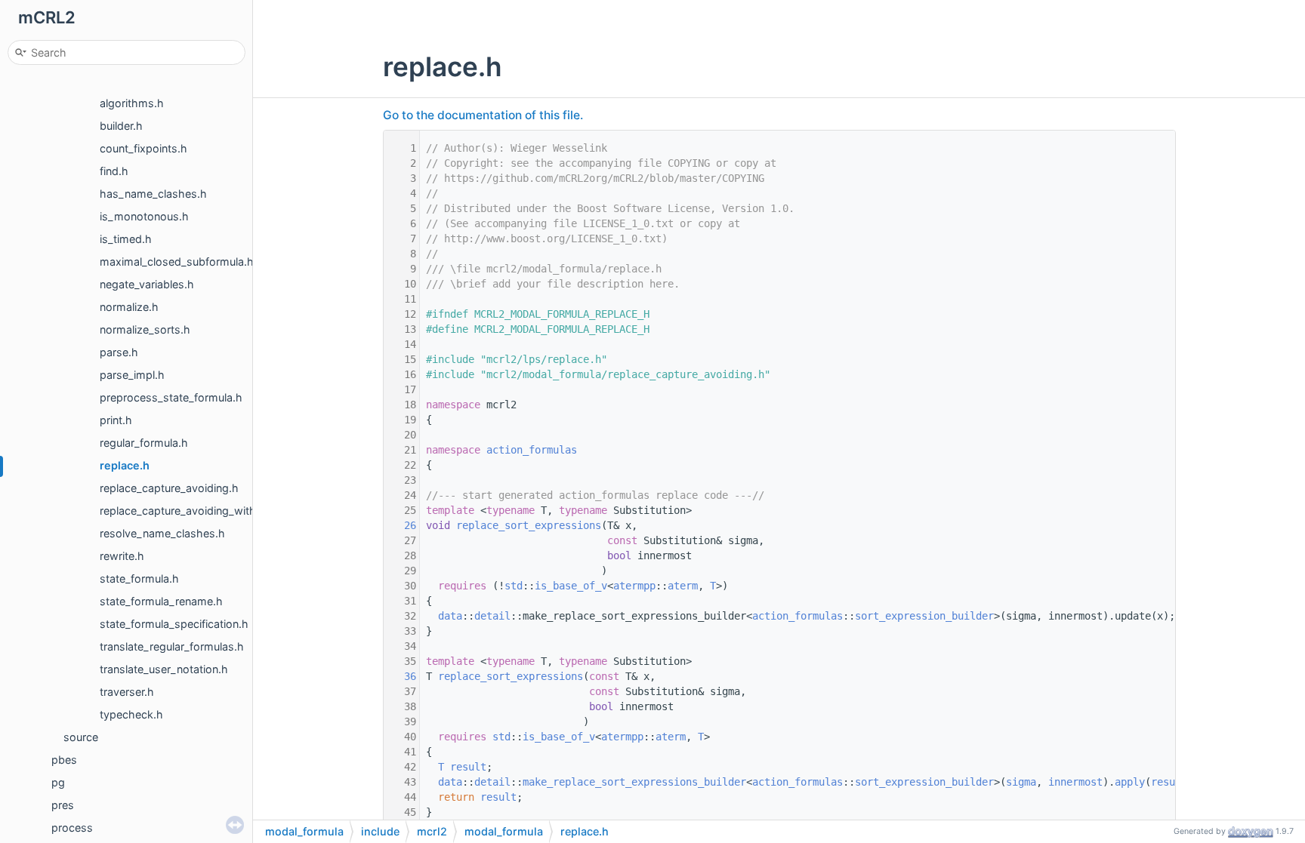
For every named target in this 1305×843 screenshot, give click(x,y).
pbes (64, 759)
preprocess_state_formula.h (171, 397)
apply (1130, 782)
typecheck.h (131, 714)
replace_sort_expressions (528, 525)
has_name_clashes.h (153, 193)
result (468, 767)
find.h (114, 171)
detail (492, 616)
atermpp (634, 586)
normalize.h (129, 306)
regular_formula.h (144, 442)
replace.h (125, 465)
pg (58, 782)
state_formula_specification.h (174, 623)
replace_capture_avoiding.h (169, 487)
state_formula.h (139, 578)
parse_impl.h (132, 374)
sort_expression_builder (924, 616)
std (513, 586)
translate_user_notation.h (164, 669)
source (80, 737)
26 (401, 525)
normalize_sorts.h (145, 329)
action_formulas (531, 450)
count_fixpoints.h (143, 148)
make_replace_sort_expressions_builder (634, 782)
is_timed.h (126, 238)
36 (401, 676)
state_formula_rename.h (161, 601)
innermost (1075, 782)
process (72, 827)
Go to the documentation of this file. (483, 115)
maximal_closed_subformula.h (177, 261)
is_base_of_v (571, 586)
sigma (1021, 782)
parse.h (119, 352)
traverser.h (127, 691)
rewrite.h (122, 555)
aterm (683, 586)
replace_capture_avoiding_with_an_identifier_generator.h (242, 510)
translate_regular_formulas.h (172, 646)
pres (62, 804)
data (450, 616)
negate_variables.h (147, 284)
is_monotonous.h (144, 216)
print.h (116, 420)
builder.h (121, 125)
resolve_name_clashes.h (162, 533)
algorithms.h (132, 103)
